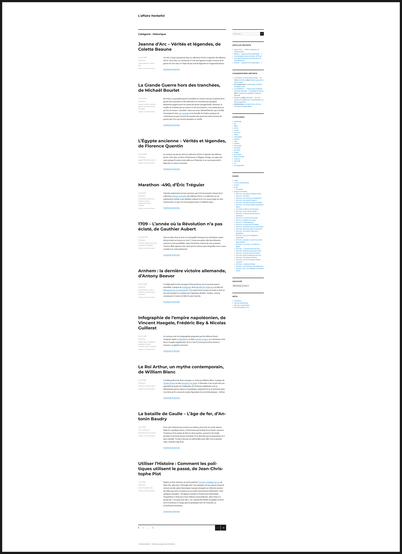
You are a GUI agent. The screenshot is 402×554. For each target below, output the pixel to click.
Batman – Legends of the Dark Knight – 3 (248, 63)
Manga (236, 152)
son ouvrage (184, 113)
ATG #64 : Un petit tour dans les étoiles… (249, 202)
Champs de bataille (179, 196)
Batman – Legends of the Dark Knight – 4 (248, 54)
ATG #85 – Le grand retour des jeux (248, 249)
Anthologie (238, 121)
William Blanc (150, 386)
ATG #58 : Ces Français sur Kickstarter (249, 198)
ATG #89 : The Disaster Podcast (246, 257)
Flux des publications (241, 303)
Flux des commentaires (242, 305)
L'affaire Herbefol (151, 15)
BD (235, 124)
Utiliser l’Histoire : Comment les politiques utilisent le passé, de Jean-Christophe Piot (180, 468)
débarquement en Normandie (175, 290)
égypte (140, 160)
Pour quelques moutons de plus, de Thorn (248, 56)
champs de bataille (144, 199)
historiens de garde (189, 383)
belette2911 (238, 98)
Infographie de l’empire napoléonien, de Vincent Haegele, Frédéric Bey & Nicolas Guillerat (182, 322)
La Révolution (182, 339)
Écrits (236, 187)
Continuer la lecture (171, 69)
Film (139, 430)
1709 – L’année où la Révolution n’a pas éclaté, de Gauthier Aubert (180, 226)
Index (236, 180)
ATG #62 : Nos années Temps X (246, 200)
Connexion (237, 301)
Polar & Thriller (239, 157)
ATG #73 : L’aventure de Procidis (247, 218)
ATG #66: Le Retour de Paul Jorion (247, 209)
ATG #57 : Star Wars (242, 196)
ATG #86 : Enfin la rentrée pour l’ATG (248, 251)
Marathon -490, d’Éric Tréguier (171, 184)
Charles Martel (169, 383)
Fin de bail (239, 189)
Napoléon (141, 344)
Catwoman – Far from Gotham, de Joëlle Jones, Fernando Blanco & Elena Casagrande (248, 100)
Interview (237, 148)
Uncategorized (239, 165)
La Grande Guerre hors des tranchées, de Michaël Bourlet (179, 88)
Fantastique (238, 137)
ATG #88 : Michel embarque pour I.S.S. (248, 255)
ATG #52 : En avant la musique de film (248, 194)
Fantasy (236, 139)
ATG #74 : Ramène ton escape (246, 220)
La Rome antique (201, 339)
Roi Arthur (141, 386)
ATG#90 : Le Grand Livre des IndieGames (249, 266)
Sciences (237, 159)
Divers (236, 135)
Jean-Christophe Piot (145, 488)
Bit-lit (236, 128)
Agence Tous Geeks (240, 191)
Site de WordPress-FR (241, 307)
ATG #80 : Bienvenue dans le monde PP (249, 229)
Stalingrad (186, 287)
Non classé (237, 154)
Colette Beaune (143, 63)
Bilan (236, 126)
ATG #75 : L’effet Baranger (245, 222)
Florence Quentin (150, 160)
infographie (151, 342)
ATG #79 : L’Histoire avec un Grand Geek (249, 227)
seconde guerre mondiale (147, 433)
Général (236, 143)
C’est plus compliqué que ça (208, 482)
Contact (236, 185)
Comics (236, 130)
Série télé (237, 161)
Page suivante (223, 530)
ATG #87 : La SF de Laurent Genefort (248, 253)
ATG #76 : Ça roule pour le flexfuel (247, 224)
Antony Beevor (143, 290)
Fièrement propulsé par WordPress (163, 544)
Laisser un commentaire (146, 68)
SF (235, 163)
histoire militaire (143, 104)
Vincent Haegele (150, 346)
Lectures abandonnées (241, 183)
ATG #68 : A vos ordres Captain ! (246, 211)
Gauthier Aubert (143, 243)
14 (153, 527)
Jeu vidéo (237, 150)
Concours (237, 132)
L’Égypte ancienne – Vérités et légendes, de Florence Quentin (182, 143)
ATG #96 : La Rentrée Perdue (245, 264)
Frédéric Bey (142, 342)
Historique (141, 60)
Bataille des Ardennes (205, 287)
